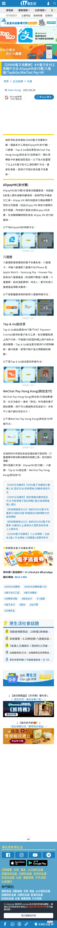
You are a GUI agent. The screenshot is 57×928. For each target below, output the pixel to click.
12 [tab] (36, 22)
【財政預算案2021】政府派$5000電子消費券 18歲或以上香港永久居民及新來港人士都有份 (28, 525)
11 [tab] (33, 22)
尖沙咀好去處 (35, 869)
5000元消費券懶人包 (36, 586)
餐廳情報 (28, 877)
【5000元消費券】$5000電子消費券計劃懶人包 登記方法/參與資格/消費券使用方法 (28, 488)
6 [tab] (36, 18)
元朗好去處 (25, 873)
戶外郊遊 (40, 877)
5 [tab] (33, 18)
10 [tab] (30, 22)
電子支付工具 (12, 592)
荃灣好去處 (40, 873)
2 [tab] (24, 18)
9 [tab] (27, 22)
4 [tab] (30, 18)
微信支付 (27, 598)
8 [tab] (24, 22)
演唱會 (9, 10)
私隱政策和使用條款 (36, 906)
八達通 (41, 598)
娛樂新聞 (37, 15)
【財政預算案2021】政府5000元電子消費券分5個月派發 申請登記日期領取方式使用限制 (27, 512)
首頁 (6, 81)
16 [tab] (33, 26)
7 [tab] (21, 22)
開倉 (23, 869)
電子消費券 (31, 592)
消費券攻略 (11, 598)
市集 (16, 869)
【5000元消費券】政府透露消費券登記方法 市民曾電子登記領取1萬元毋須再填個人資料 (27, 500)
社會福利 (7, 881)
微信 (23, 604)
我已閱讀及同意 (28, 915)
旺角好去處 (8, 877)
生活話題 (18, 81)
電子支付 (10, 604)
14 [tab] (27, 26)
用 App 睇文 (45, 96)
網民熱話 (6, 891)
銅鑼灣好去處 (9, 873)
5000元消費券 (13, 586)
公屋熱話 (26, 15)
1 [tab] (21, 18)
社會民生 (10, 610)
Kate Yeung (14, 90)
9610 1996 (21, 577)
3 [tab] (27, 18)
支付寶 (34, 604)
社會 (29, 81)
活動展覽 (7, 869)
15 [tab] (30, 26)
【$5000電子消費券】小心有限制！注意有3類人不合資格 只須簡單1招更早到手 (27, 535)
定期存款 (49, 15)
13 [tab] (24, 26)
